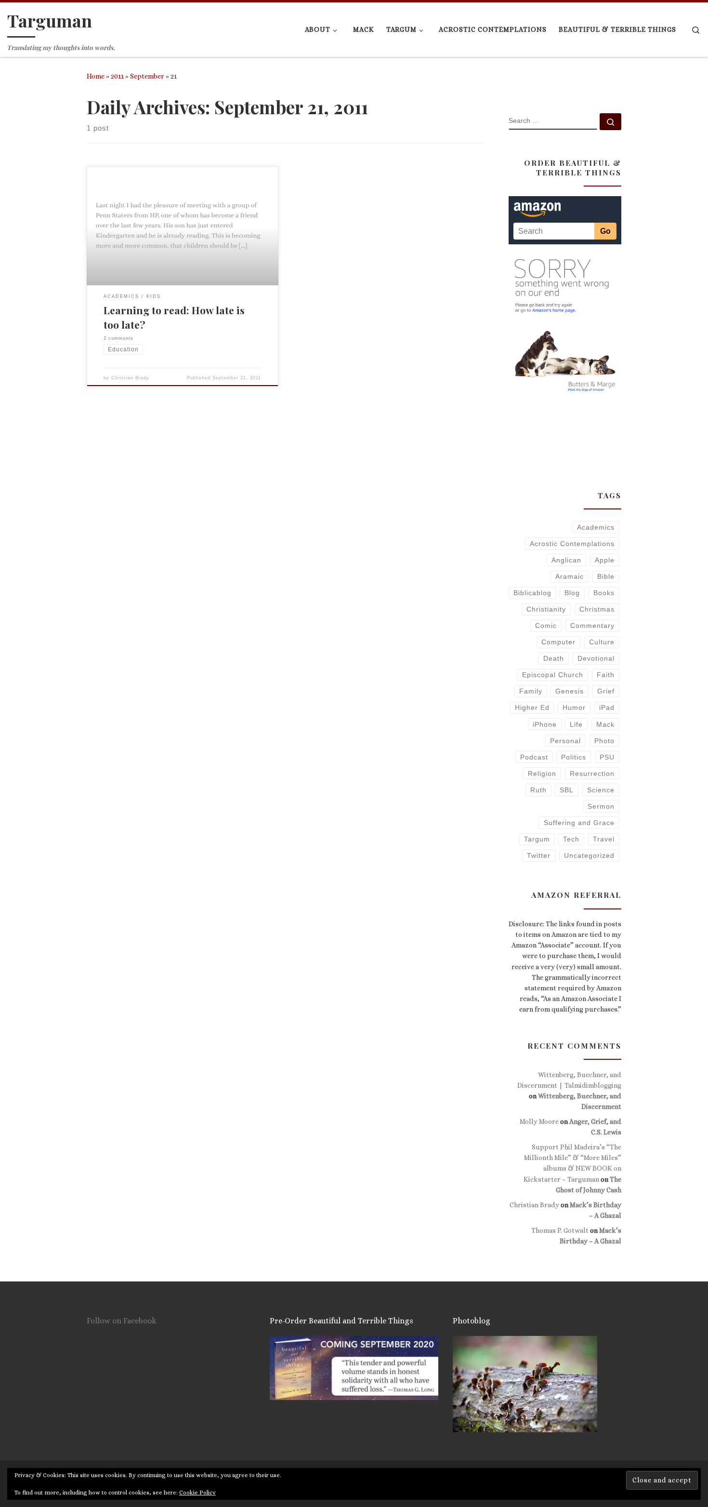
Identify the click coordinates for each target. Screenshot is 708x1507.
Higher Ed (532, 707)
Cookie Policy (197, 1492)
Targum (537, 839)
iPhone (545, 724)
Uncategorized (589, 855)
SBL (567, 790)
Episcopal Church (552, 675)
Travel (604, 839)
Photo (604, 741)
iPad (607, 707)
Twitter (539, 855)
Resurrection (592, 773)
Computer (558, 642)
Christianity (546, 609)
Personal (565, 741)
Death (553, 658)
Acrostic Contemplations (572, 543)
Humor (574, 707)
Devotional (596, 658)
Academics (596, 527)
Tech (571, 839)
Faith (606, 675)
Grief (606, 691)
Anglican (566, 560)
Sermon (601, 806)
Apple (605, 560)
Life (576, 724)
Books (604, 593)
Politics (573, 757)
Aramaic (569, 576)
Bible (606, 576)
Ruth (538, 790)
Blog (572, 593)
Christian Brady (130, 377)
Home (96, 76)
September (147, 76)
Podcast (534, 757)
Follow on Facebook (122, 1320)
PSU (607, 757)
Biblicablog (532, 593)
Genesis (569, 691)
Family (530, 691)
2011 (117, 76)
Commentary (592, 625)
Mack (605, 724)
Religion (542, 773)
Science (601, 790)
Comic (546, 625)
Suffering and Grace (579, 823)
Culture (602, 642)
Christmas (597, 609)
